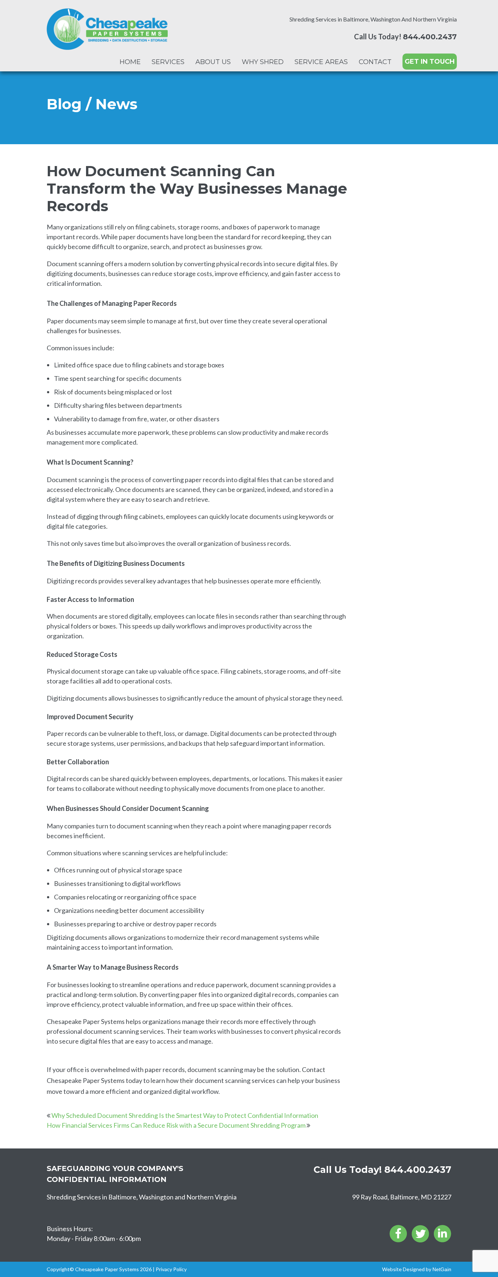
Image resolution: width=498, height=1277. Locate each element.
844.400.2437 (430, 36)
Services (168, 62)
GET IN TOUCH (430, 62)
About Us (213, 62)
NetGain (441, 1269)
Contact (375, 62)
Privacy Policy (171, 1269)
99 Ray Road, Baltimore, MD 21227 (401, 1197)
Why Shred (263, 62)
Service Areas (321, 62)
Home (130, 62)
